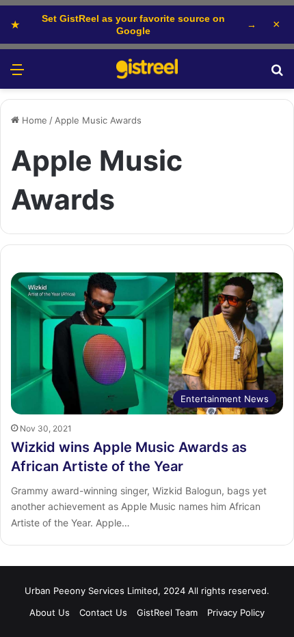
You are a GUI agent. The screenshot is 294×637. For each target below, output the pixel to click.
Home (33, 120)
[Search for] (277, 74)
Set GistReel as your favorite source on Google (133, 24)
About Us (49, 612)
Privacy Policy (236, 612)
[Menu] (17, 74)
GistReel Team (167, 612)
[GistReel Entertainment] (147, 69)
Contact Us (103, 612)
